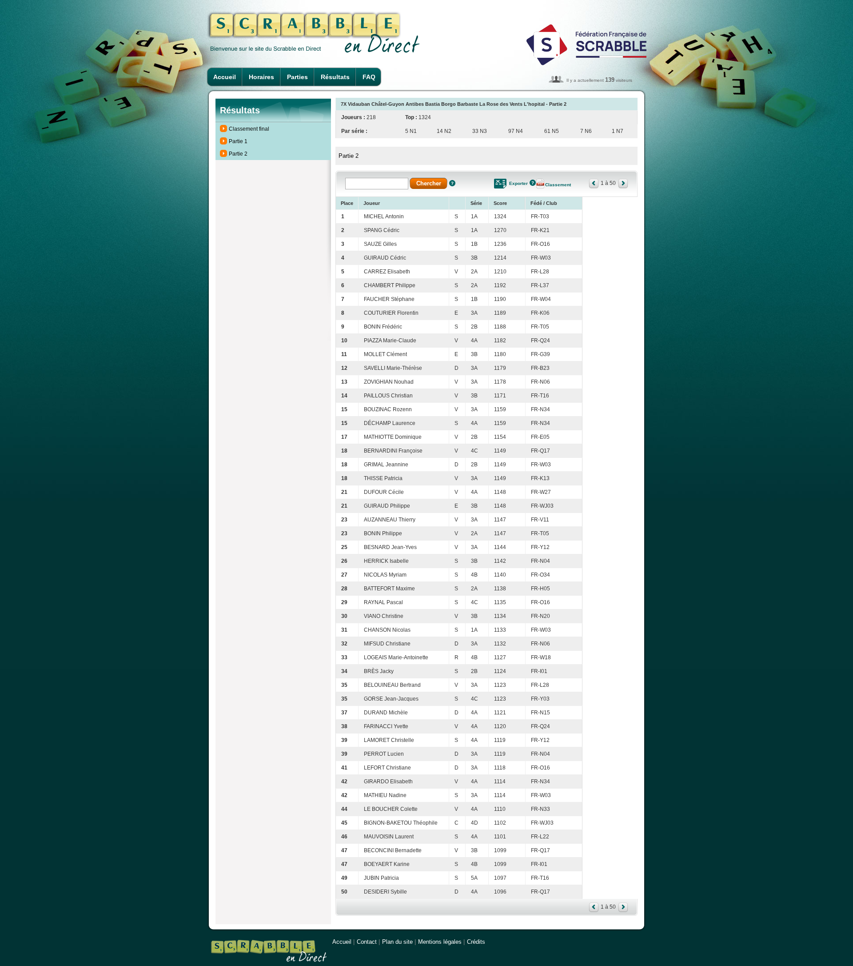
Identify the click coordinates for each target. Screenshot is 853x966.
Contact (367, 941)
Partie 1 (238, 141)
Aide (452, 183)
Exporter (518, 183)
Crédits (476, 941)
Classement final (249, 129)
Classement (558, 184)
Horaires (261, 76)
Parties (297, 76)
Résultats (335, 76)
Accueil (224, 76)
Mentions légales (440, 941)
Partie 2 (238, 154)
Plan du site (397, 941)
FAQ (369, 76)
